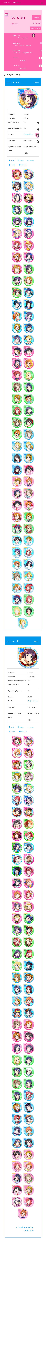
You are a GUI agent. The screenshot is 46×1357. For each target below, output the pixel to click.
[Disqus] (23, 1272)
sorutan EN (13, 82)
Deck (12, 160)
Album (21, 160)
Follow (36, 17)
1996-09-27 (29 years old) (22, 51)
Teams (31, 160)
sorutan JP (13, 641)
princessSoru (20, 67)
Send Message (35, 28)
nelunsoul (19, 59)
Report (15, 24)
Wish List (24, 165)
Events (12, 165)
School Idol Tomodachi (11, 3)
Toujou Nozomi (20, 37)
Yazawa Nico (28, 134)
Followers (37, 23)
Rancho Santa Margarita (22, 44)
